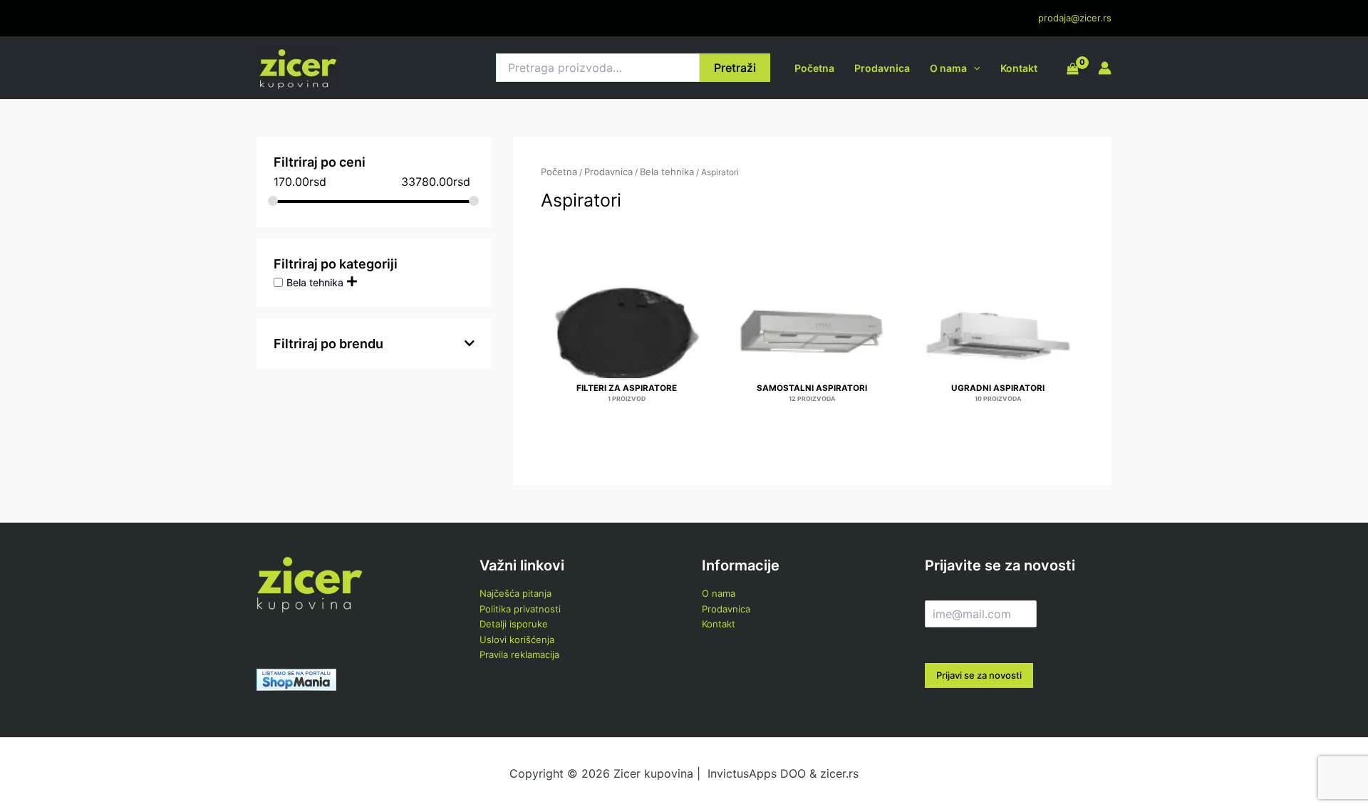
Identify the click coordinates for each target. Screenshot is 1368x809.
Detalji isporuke (514, 624)
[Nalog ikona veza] (1105, 68)
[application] (973, 68)
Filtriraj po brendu (328, 343)
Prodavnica (882, 68)
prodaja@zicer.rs (1075, 18)
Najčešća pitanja (515, 593)
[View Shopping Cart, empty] (1073, 69)
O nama (948, 68)
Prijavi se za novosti (979, 675)
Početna (814, 68)
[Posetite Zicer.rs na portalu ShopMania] (296, 678)
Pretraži (735, 68)
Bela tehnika (314, 282)
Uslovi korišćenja (517, 639)
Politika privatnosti (520, 609)
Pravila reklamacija (519, 654)
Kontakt (1018, 68)
